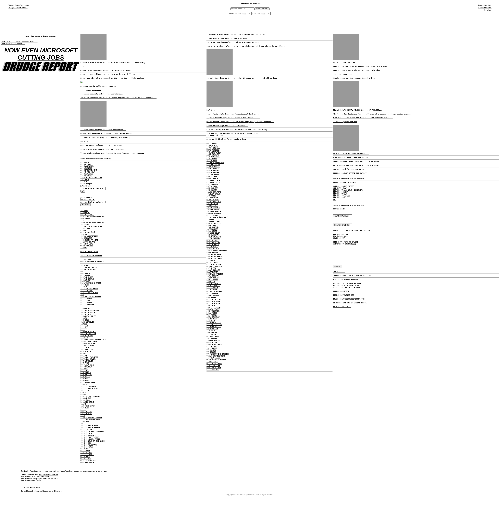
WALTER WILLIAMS (214, 364)
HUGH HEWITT (212, 252)
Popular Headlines (485, 8)
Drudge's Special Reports (17, 8)
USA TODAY (85, 451)
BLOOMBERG (85, 213)
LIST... (84, 66)
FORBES (83, 318)
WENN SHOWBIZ (86, 246)
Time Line (488, 10)
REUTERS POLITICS (341, 196)
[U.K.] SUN (85, 443)
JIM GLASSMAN (213, 235)
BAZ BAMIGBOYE (213, 157)
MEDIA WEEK (85, 351)
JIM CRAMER (212, 190)
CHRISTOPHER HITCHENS (217, 251)
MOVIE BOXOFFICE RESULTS (92, 261)
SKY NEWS (84, 408)
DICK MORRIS (212, 293)
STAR (82, 416)
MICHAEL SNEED (213, 336)
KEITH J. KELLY (214, 264)
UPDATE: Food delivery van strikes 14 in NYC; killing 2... (110, 74)
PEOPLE (83, 384)
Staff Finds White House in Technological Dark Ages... (234, 114)
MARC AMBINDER (213, 149)
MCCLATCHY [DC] (87, 232)
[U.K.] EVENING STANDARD (92, 431)
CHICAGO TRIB (86, 291)
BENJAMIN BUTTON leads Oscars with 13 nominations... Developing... (114, 62)
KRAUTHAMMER (212, 272)
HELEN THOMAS (213, 346)
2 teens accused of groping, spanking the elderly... (107, 137)
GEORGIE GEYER (213, 233)
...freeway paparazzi (90, 90)
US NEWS (84, 449)
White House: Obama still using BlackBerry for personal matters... (240, 122)
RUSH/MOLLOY (212, 329)
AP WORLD (84, 162)
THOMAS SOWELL (213, 340)
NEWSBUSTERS (86, 375)
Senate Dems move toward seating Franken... (102, 149)
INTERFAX (84, 224)
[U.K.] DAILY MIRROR (90, 427)
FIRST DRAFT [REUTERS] (217, 217)
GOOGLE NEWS (339, 209)
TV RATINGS (85, 260)
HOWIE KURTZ (212, 280)
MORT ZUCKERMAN (214, 368)
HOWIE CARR (212, 176)
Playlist (38, 480)
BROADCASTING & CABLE (90, 283)
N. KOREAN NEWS (87, 382)
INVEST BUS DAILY (88, 341)
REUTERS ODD (339, 198)
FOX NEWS (84, 320)
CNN (82, 295)
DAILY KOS (85, 300)
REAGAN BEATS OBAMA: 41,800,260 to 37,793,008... (357, 110)
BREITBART (85, 281)
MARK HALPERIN (213, 243)
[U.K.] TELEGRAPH (88, 445)
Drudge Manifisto (43, 476)
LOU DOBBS (211, 196)
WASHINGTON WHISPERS (216, 360)
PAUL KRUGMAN (213, 276)
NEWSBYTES (85, 377)
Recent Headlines (485, 5)
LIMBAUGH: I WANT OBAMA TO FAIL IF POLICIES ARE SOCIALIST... (237, 35)
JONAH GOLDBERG (214, 237)
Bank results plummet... (13, 44)
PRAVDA (83, 234)
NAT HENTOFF (212, 247)
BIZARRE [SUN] (213, 165)
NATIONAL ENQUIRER (89, 357)
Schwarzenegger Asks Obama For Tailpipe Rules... (357, 161)
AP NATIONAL (86, 164)
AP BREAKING (86, 176)
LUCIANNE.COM (86, 349)
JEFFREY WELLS (213, 358)
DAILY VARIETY (87, 304)
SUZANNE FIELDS (214, 211)
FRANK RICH (212, 319)
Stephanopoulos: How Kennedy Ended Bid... (354, 78)
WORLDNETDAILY (87, 462)
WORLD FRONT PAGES (89, 252)
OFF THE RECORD (214, 299)
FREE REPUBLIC (87, 322)
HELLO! (83, 328)
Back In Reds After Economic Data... (19, 42)
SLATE (83, 410)
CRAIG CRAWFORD (214, 192)
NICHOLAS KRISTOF (215, 274)
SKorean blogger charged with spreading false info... (234, 133)
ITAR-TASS (85, 228)
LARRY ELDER (212, 206)
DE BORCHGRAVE (213, 198)
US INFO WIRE (86, 244)
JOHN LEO (211, 282)
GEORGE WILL (212, 362)
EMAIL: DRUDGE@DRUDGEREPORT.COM (348, 299)
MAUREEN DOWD (213, 200)
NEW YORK (84, 363)
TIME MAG (84, 422)
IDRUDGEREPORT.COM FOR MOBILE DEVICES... (353, 276)
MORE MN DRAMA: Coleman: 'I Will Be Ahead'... (103, 145)
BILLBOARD (85, 275)
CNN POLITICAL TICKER (90, 297)
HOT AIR (84, 326)
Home (23, 487)
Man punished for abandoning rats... (351, 169)
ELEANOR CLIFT (213, 180)
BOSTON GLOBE (86, 277)
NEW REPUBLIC (86, 361)
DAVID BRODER (213, 170)
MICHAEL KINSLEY (214, 266)
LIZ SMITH (211, 334)
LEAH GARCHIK (213, 227)
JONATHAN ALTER (214, 153)
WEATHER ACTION (340, 234)
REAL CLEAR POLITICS (90, 396)
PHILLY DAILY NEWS (89, 388)
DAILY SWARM (86, 302)
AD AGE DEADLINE (88, 269)
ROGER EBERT (212, 204)
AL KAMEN (211, 260)
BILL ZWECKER (213, 370)
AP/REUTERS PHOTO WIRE (91, 178)
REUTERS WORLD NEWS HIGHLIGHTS (348, 190)
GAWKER (83, 324)
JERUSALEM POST (87, 343)
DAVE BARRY (212, 159)
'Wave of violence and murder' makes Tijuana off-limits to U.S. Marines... (118, 98)
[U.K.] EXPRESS (87, 433)
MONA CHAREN (212, 178)
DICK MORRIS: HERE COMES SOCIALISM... (352, 157)
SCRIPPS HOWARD (87, 242)
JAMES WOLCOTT (213, 366)
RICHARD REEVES (214, 323)
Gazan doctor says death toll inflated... (227, 126)
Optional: (232, 13)
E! (81, 306)
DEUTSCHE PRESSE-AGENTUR (92, 217)
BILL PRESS (212, 313)
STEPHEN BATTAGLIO (215, 163)
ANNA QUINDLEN (213, 317)
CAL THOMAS (212, 348)
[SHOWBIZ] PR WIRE (89, 240)
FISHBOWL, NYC (213, 221)
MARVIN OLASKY (213, 301)
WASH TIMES (85, 459)
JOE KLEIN (211, 268)
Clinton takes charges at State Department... (103, 130)
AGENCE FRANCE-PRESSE (343, 186)
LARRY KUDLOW (213, 278)
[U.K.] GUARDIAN (88, 435)
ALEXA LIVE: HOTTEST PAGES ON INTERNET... (354, 230)
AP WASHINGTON (87, 166)
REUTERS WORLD (340, 194)
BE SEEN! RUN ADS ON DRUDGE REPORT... (352, 303)
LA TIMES (84, 347)
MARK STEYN (212, 342)
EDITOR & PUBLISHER (89, 310)
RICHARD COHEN (213, 182)
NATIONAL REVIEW (88, 359)
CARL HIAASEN (213, 245)
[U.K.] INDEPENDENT (89, 437)
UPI (334, 200)
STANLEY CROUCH (214, 194)
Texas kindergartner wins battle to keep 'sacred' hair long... (112, 153)
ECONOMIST (85, 308)
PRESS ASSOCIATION (89, 236)
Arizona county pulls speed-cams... (98, 86)
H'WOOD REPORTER (88, 332)
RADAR (83, 394)
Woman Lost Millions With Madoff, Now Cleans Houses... (108, 134)
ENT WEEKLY (85, 314)
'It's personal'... (342, 74)
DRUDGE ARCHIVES (341, 291)
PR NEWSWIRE (86, 238)
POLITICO (84, 390)
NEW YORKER (85, 373)
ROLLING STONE (87, 402)
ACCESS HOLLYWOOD (88, 267)
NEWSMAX (84, 379)
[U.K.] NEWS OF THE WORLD (92, 441)
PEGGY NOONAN (213, 295)
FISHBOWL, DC (213, 219)
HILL (82, 330)
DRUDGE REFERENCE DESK (344, 295)
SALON (83, 404)
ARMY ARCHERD (213, 155)
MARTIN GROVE (213, 241)
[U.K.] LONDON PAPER (90, 439)
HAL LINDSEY (212, 288)
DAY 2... (211, 110)
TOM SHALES (212, 333)
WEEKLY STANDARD (88, 461)
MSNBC (83, 353)
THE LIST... (339, 272)
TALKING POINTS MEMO (90, 420)
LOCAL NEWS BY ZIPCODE (91, 256)
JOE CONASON (212, 184)
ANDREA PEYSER (213, 309)
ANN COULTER (212, 188)
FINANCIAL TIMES (88, 316)
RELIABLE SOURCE (214, 325)
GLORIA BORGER (213, 167)
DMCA (28, 487)
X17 (82, 464)
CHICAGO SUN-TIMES (89, 289)
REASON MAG (85, 398)
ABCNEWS (84, 265)
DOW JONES (85, 219)
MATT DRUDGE (212, 143)
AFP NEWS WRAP (340, 188)
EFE (82, 220)
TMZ (82, 423)
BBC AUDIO (85, 273)
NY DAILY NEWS (87, 365)
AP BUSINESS (86, 168)
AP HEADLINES (86, 174)
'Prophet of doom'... (217, 135)
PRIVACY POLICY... (342, 307)
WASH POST (85, 457)
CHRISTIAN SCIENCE (89, 293)
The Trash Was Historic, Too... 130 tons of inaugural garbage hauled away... (372, 114)
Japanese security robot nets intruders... (101, 94)
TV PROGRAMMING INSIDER (218, 354)
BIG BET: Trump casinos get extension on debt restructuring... (238, 130)
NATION (83, 355)
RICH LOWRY (212, 290)
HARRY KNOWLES (213, 270)
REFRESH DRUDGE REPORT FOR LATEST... (351, 173)
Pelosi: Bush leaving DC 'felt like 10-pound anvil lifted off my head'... (244, 78)
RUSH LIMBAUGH (213, 286)
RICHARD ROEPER (214, 327)
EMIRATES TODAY (87, 312)
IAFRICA (84, 338)
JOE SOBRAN (212, 338)
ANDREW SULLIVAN (214, 344)
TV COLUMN (211, 350)
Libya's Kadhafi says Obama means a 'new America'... (233, 118)
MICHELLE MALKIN (214, 292)
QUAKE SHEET (339, 238)
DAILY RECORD (86, 429)
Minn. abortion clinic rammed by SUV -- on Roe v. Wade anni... (112, 78)
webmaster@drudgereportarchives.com (47, 491)
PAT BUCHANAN (213, 174)
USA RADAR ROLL (340, 236)
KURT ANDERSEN (213, 151)
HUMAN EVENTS (86, 336)
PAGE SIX (211, 305)
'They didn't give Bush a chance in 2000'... (229, 38)
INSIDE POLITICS (214, 256)
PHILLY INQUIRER (88, 386)
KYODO (83, 230)
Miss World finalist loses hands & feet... (228, 139)
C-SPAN (83, 287)
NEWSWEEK (84, 381)
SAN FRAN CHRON (87, 406)
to (252, 13)
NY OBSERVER (86, 367)
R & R (83, 392)
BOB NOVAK (211, 297)
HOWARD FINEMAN (214, 213)
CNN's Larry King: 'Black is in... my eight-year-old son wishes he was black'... (248, 46)
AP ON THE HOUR (87, 172)
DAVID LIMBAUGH (214, 284)
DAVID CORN (212, 186)
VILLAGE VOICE (87, 455)
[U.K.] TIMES (86, 447)
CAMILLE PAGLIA (214, 307)
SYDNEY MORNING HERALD (91, 418)
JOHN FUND (211, 225)
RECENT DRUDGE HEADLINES (345, 182)
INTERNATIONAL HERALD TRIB (93, 340)
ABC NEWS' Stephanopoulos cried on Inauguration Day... (234, 42)
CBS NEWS (84, 285)
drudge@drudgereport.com (48, 475)
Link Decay (36, 487)
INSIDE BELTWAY (214, 254)
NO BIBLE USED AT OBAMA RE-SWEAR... (351, 154)
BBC (82, 271)
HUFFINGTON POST (88, 334)
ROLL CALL (85, 400)
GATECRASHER (212, 229)
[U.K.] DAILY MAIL (89, 425)
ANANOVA (84, 211)
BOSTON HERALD (87, 279)
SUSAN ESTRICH (213, 208)
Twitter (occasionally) (50, 478)
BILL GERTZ (212, 231)
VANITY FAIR (86, 453)
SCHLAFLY (211, 331)
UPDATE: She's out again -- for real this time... (358, 70)
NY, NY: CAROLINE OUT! (344, 62)
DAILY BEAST (86, 299)
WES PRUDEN (212, 315)
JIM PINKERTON (213, 311)
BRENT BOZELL (213, 169)
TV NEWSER (211, 352)
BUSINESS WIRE (87, 215)
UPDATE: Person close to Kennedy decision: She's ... (363, 66)
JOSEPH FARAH (213, 210)
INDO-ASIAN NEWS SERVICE (92, 222)
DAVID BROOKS (213, 172)
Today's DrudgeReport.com (18, 5)
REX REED (211, 321)
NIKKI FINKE (212, 215)
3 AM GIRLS (212, 145)
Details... (85, 141)
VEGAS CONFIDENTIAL (216, 356)
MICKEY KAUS (212, 262)
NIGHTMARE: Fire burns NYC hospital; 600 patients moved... (363, 118)
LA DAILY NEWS (87, 345)
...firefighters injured (345, 122)
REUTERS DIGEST (340, 192)
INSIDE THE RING (214, 258)
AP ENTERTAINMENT (88, 170)
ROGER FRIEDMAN (214, 223)
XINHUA (83, 248)
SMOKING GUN (86, 412)
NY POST (84, 369)
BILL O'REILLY (213, 303)
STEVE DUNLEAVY (214, 202)
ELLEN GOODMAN (213, 239)
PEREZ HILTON (213, 249)
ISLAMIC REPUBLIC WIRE (91, 226)
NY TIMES (84, 371)
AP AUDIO (84, 180)
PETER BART (212, 161)
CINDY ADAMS (212, 147)
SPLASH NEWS (86, 414)
